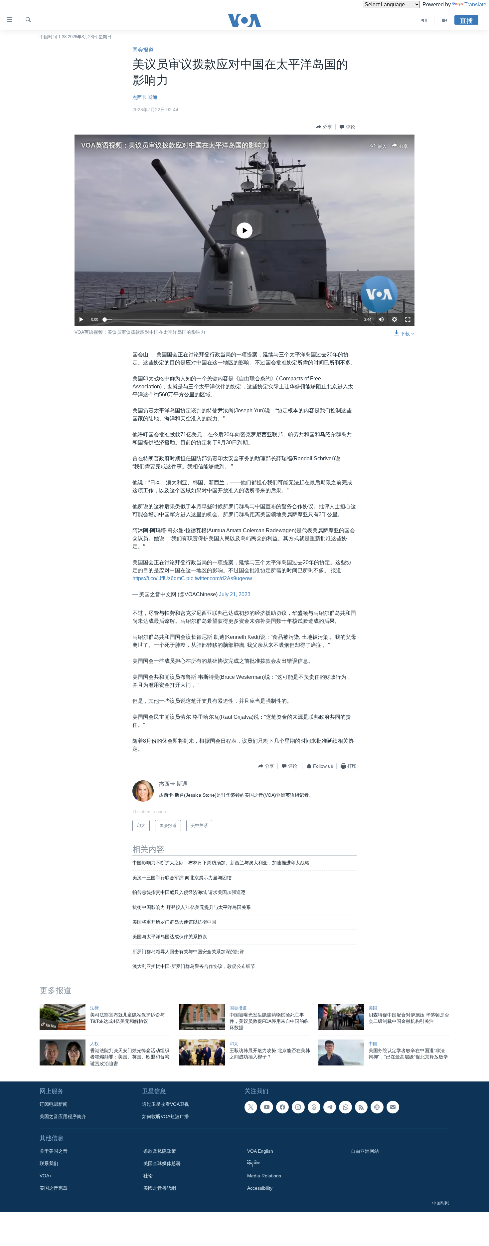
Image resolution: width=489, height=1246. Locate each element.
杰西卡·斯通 (144, 97)
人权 (94, 1043)
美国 (373, 1008)
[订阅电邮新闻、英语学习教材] (393, 1107)
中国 (373, 1043)
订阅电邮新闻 (54, 1104)
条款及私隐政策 (159, 1151)
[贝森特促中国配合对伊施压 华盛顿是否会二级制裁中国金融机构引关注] (341, 1017)
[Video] (444, 20)
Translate (475, 4)
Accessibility (259, 1188)
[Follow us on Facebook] (282, 1107)
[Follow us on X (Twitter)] (250, 1107)
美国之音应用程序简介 (63, 1116)
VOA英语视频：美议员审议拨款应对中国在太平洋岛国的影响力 (174, 145)
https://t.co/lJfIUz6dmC (158, 578)
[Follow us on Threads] (314, 1107)
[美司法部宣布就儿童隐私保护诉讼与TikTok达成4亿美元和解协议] (62, 1017)
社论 (148, 1175)
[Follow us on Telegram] (329, 1107)
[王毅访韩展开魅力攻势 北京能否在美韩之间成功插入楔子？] (202, 1052)
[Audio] (424, 20)
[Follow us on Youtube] (266, 1107)
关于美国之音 (54, 1151)
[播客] (377, 1107)
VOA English (260, 1151)
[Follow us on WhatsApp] (345, 1107)
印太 (234, 1043)
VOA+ (46, 1175)
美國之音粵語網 (159, 1188)
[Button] (324, 127)
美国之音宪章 (54, 1188)
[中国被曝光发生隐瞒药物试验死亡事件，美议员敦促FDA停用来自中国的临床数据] (202, 1017)
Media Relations (264, 1175)
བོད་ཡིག (253, 1163)
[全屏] (407, 319)
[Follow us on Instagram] (298, 1107)
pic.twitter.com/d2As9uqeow (219, 578)
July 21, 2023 (234, 594)
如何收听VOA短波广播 (165, 1116)
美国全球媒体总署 (162, 1163)
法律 (94, 1008)
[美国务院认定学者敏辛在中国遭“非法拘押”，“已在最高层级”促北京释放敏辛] (341, 1052)
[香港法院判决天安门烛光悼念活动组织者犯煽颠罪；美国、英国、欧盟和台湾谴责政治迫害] (62, 1052)
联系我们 (49, 1163)
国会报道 (143, 50)
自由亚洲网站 (365, 1151)
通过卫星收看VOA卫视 (165, 1104)
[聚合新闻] (361, 1107)
